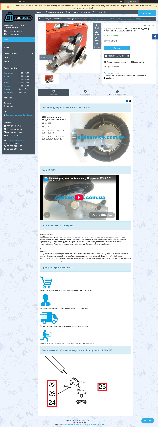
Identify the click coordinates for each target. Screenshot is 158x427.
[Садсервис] (18, 17)
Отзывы (7, 62)
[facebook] (127, 101)
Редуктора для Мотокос (54, 19)
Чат (149, 421)
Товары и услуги (53, 12)
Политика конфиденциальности (93, 425)
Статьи (87, 12)
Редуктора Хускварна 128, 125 (77, 19)
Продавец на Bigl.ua (79, 422)
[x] (130, 101)
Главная (40, 12)
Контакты (77, 12)
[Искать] (33, 39)
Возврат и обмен (100, 12)
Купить (117, 48)
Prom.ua (89, 420)
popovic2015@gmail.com (15, 140)
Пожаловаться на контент (72, 425)
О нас (68, 12)
